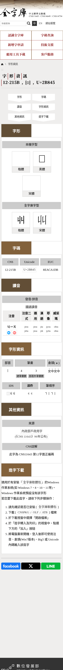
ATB (44, 512)
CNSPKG (23, 512)
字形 (19, 97)
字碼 (43, 97)
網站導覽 (50, 23)
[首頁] (31, 12)
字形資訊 (13, 64)
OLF (35, 512)
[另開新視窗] (10, 565)
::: (1, 1)
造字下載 (43, 116)
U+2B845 (29, 269)
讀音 (19, 106)
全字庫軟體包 (32, 482)
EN (40, 23)
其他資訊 (19, 116)
